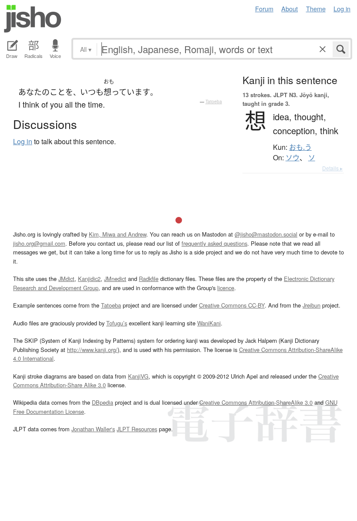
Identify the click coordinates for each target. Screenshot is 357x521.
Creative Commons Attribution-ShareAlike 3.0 (256, 402)
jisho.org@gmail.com (39, 243)
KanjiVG (138, 376)
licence (225, 288)
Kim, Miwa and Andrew (117, 234)
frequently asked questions (214, 243)
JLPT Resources (137, 429)
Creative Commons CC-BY (232, 305)
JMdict (66, 278)
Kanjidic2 (89, 278)
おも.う (300, 147)
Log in (341, 8)
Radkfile (148, 278)
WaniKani (209, 323)
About (289, 8)
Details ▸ (332, 168)
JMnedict (115, 278)
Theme (316, 8)
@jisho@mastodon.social (266, 234)
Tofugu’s (116, 323)
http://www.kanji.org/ (92, 349)
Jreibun (311, 305)
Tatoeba (213, 101)
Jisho (32, 19)
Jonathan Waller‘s (93, 429)
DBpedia (102, 402)
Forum (264, 8)
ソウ (293, 157)
